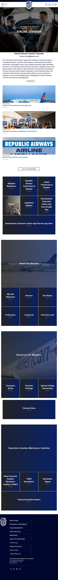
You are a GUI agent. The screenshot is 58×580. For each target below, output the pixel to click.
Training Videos (29, 408)
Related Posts (31, 81)
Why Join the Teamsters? (45, 526)
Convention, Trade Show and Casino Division (46, 543)
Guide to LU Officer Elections (45, 544)
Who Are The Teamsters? (45, 526)
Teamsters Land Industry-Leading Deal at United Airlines (20, 131)
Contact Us (29, 315)
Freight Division (42, 554)
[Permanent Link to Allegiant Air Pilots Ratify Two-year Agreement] (29, 94)
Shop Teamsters (42, 533)
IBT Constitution (42, 540)
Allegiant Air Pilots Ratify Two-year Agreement (17, 105)
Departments (41, 536)
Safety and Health (42, 533)
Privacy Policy (13, 563)
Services (29, 295)
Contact (39, 526)
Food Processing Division (44, 551)
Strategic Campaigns (43, 529)
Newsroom (13, 535)
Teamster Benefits (16, 528)
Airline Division (41, 526)
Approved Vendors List (44, 540)
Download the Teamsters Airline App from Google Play (46, 204)
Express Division (42, 547)
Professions (10, 315)
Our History (47, 295)
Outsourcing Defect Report (29, 499)
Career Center (42, 520)
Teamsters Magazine (43, 529)
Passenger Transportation (45, 573)
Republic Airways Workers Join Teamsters (15, 157)
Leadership (40, 529)
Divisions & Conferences (29, 27)
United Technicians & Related (47, 185)
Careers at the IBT (42, 529)
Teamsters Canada (43, 536)
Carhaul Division (42, 540)
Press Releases (6, 103)
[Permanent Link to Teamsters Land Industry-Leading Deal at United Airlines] (29, 120)
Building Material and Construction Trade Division (45, 536)
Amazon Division (42, 529)
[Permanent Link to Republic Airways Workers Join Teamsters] (29, 146)
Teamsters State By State (45, 526)
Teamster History (42, 533)
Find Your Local (47, 315)
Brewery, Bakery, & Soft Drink (46, 533)
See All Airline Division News (29, 169)
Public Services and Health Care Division (45, 576)
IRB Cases (40, 544)
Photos (11, 204)
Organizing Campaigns (44, 526)
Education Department (44, 529)
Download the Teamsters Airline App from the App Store (29, 223)
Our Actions (41, 520)
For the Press (14, 543)
